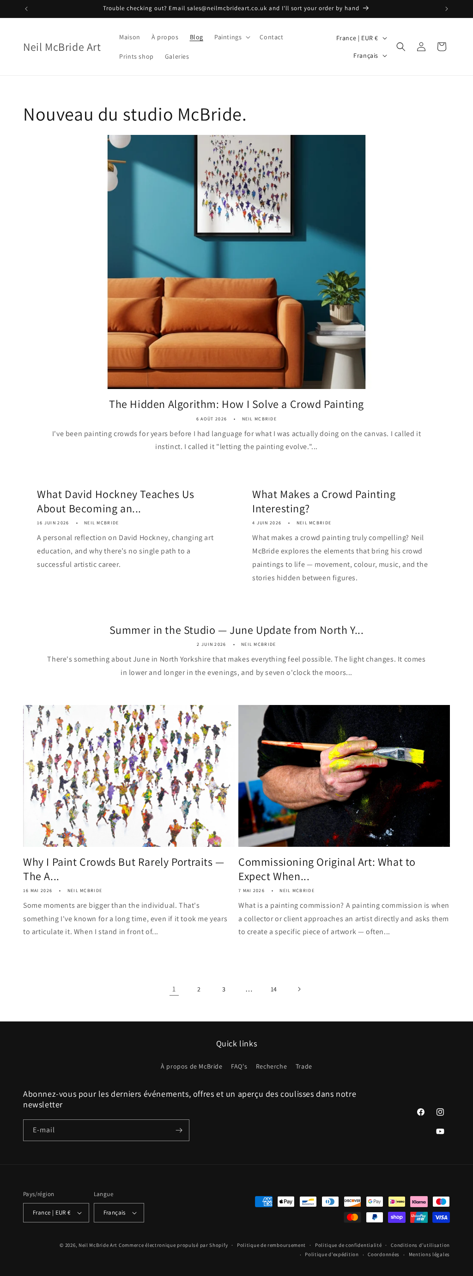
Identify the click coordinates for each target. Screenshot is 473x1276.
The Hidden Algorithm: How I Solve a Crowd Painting (236, 404)
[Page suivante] (299, 989)
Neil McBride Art (98, 1245)
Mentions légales (429, 1254)
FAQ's (239, 1066)
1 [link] (174, 989)
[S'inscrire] (179, 1130)
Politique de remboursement (271, 1245)
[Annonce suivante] (447, 9)
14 (274, 989)
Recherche (271, 1066)
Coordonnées (384, 1254)
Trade (304, 1066)
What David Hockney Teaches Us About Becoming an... (115, 501)
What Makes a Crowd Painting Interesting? (323, 501)
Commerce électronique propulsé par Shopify (173, 1245)
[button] (231, 37)
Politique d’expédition (331, 1254)
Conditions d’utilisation (420, 1245)
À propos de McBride (191, 1066)
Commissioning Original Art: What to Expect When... (327, 869)
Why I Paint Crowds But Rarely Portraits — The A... (123, 869)
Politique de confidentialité (348, 1245)
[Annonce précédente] (26, 9)
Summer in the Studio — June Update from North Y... (236, 630)
